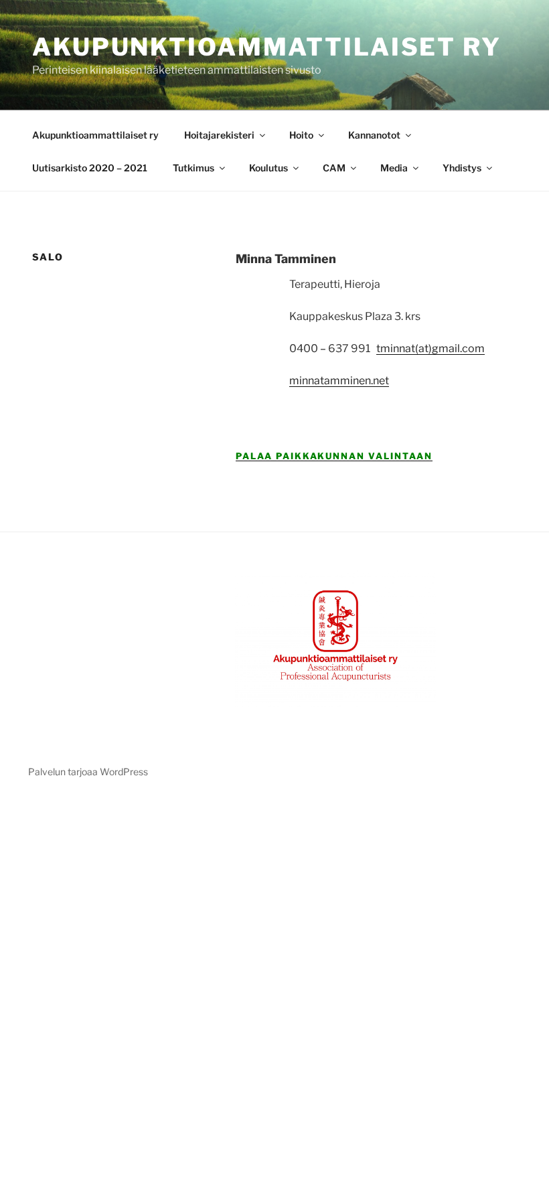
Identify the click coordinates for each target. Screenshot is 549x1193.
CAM (334, 167)
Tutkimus (193, 167)
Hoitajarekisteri (219, 135)
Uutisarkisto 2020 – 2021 (89, 167)
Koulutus (268, 167)
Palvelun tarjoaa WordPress (88, 771)
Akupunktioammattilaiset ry (266, 47)
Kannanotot (374, 135)
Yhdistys (462, 167)
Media (394, 167)
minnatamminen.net (339, 380)
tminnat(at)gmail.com (430, 348)
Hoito (301, 135)
